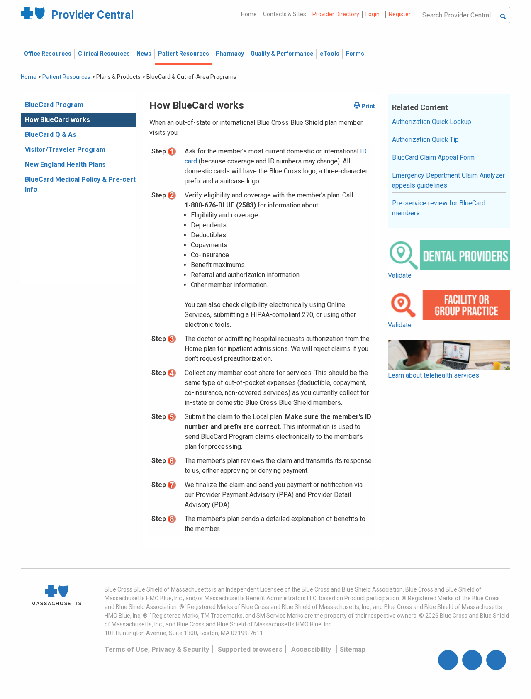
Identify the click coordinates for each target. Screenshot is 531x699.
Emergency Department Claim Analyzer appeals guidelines (448, 180)
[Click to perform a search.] (503, 17)
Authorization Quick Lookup (431, 122)
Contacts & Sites (284, 14)
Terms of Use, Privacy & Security (157, 649)
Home (249, 14)
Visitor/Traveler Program (65, 149)
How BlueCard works (57, 120)
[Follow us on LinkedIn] (496, 660)
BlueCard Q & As (50, 135)
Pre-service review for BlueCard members (438, 208)
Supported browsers (250, 649)
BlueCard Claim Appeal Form (433, 157)
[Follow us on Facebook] (448, 660)
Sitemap (352, 649)
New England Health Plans (65, 164)
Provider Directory (335, 14)
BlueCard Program (54, 105)
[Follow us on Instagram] (472, 660)
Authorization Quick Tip (425, 140)
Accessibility (311, 649)
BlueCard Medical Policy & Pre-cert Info (80, 184)
